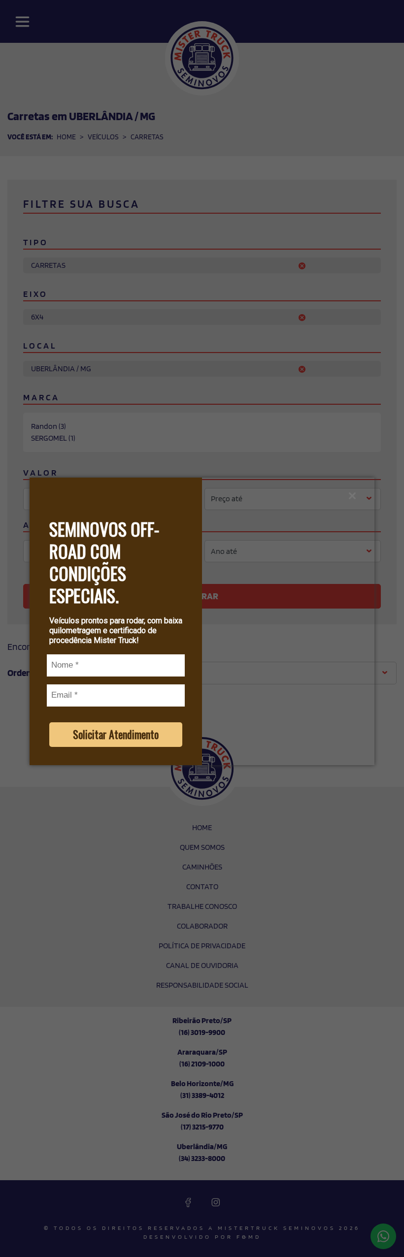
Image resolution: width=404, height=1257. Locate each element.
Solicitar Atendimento (116, 734)
